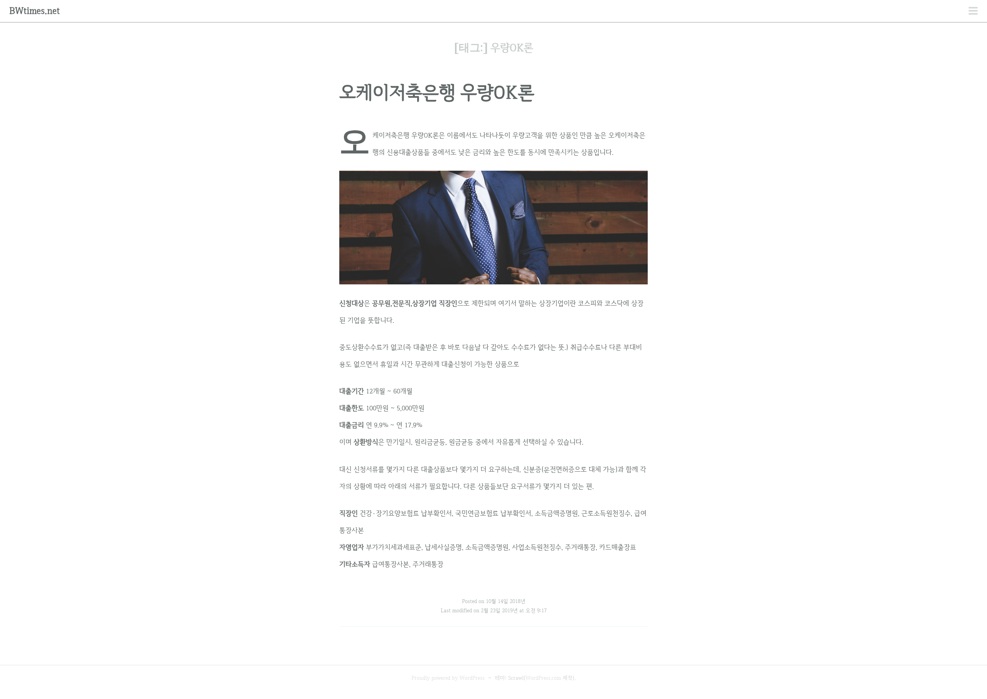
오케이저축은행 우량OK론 (436, 92)
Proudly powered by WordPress (448, 677)
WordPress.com (543, 677)
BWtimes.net (34, 11)
